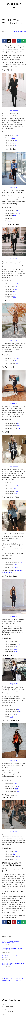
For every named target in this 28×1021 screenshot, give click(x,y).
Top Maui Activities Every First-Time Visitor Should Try (12, 949)
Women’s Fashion (20, 31)
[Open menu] (14, 8)
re (16, 289)
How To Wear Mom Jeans (19, 979)
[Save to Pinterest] (14, 41)
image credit (14, 110)
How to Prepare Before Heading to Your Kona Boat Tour (13, 963)
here (18, 135)
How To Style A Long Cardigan (7, 979)
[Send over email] (23, 41)
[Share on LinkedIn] (19, 41)
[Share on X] (9, 41)
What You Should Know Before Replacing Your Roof (11, 942)
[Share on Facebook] (4, 41)
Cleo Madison (14, 3)
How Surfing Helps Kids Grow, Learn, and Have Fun (13, 956)
